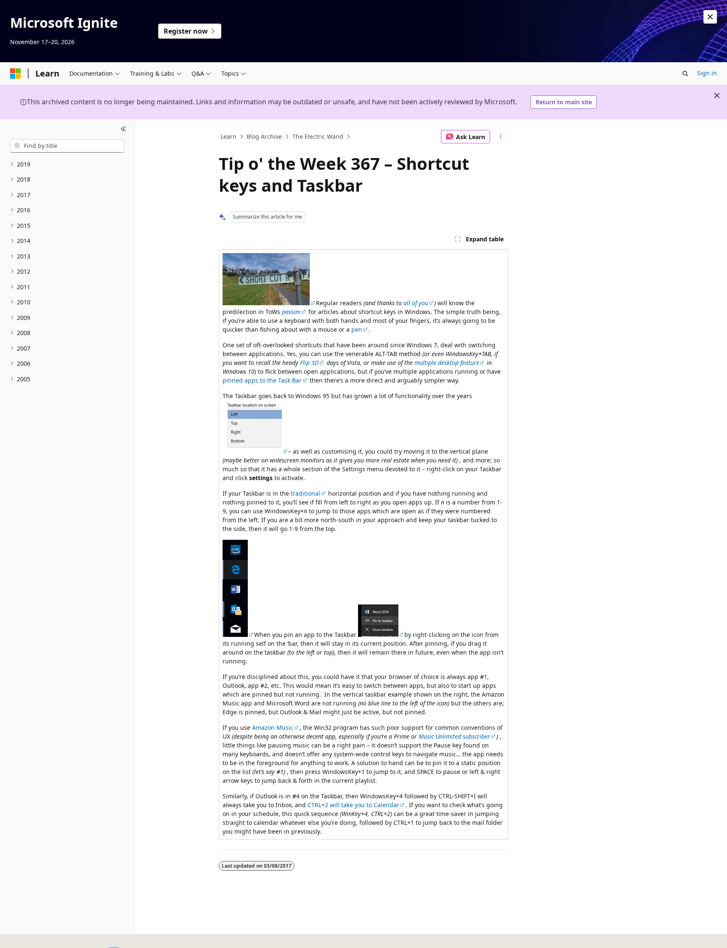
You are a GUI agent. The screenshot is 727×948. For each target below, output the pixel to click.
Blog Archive (264, 136)
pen (356, 329)
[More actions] (501, 136)
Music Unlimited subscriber (454, 736)
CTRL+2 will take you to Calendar (353, 805)
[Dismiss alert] (710, 17)
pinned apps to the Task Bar (262, 380)
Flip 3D (309, 363)
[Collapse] (123, 129)
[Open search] (685, 73)
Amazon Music (272, 727)
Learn (228, 136)
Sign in (707, 73)
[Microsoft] (15, 73)
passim (291, 312)
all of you (415, 303)
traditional (305, 493)
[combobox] (67, 146)
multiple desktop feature (446, 363)
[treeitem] (67, 165)
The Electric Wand (317, 136)
